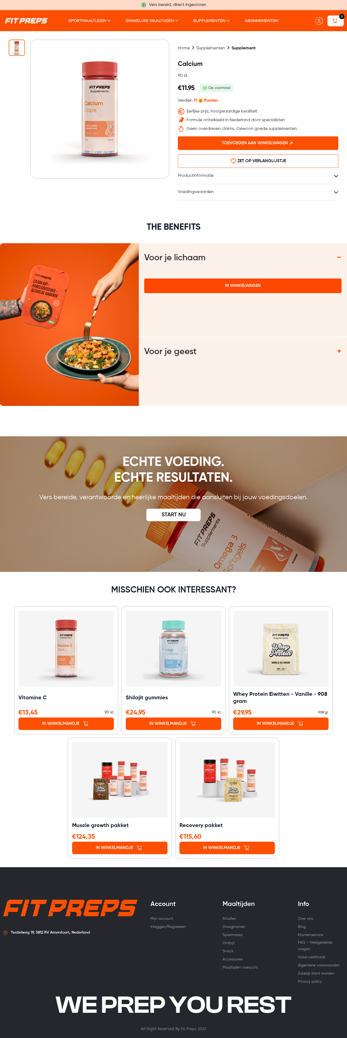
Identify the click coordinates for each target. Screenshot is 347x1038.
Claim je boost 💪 (173, 603)
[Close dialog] (247, 423)
